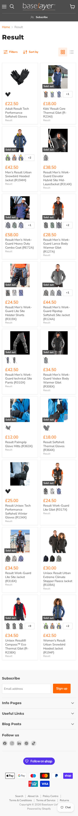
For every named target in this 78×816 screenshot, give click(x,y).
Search (19, 796)
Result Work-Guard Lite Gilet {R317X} (56, 508)
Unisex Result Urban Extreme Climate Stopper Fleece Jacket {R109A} (57, 579)
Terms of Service (45, 800)
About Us (33, 796)
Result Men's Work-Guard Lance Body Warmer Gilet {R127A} (56, 246)
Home (6, 27)
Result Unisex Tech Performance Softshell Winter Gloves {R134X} (18, 511)
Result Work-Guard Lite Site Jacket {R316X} (18, 577)
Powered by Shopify (39, 809)
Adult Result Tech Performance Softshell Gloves (17, 112)
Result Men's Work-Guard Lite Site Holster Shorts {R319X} (18, 313)
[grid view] (62, 52)
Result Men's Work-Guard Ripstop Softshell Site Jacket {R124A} (56, 313)
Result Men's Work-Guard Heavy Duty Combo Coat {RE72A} (19, 244)
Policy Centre (50, 796)
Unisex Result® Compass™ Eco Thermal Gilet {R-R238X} (16, 646)
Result (8, 120)
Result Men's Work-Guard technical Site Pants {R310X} (18, 378)
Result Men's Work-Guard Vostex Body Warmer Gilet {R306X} (56, 380)
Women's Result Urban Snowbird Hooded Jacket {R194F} (54, 646)
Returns (64, 800)
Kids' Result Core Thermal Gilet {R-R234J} (54, 112)
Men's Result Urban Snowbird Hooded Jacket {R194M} (18, 176)
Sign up (61, 688)
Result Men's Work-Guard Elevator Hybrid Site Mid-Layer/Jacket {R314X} (57, 178)
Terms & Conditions (20, 800)
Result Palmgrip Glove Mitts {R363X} (19, 444)
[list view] (71, 52)
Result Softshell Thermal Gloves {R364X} (53, 446)
